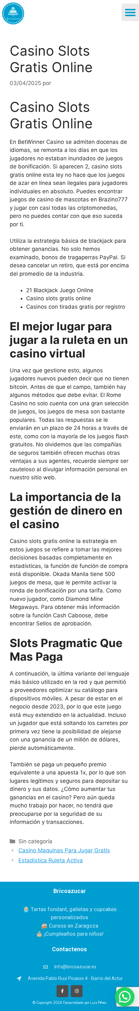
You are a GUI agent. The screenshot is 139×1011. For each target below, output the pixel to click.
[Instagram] (76, 991)
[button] (130, 12)
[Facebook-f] (62, 991)
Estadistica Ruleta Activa (50, 860)
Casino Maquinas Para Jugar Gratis (64, 850)
